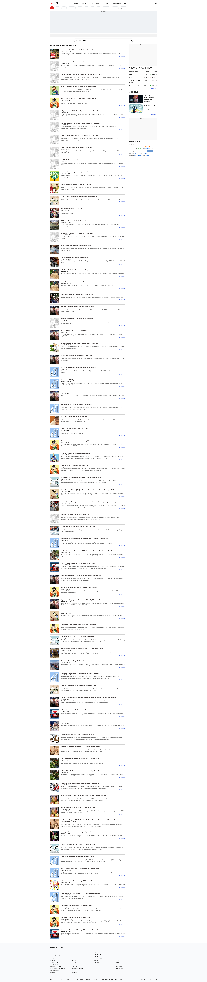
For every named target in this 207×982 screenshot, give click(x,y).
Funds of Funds (75, 962)
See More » (153, 114)
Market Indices (119, 962)
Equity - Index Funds (98, 953)
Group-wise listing (53, 958)
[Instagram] (150, 979)
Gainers (86, 8)
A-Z (50, 953)
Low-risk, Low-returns (76, 958)
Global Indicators (119, 958)
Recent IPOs (52, 962)
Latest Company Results (55, 970)
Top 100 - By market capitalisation (57, 968)
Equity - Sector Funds (98, 954)
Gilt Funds (74, 960)
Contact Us (96, 979)
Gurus (125, 3)
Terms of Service (79, 979)
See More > (153, 88)
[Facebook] (148, 979)
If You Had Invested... (120, 957)
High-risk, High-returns (76, 955)
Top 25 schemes (75, 953)
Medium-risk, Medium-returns (78, 957)
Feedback (88, 979)
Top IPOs (54, 960)
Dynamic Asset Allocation (77, 968)
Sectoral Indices (119, 964)
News (97, 3)
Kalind (131, 74)
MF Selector (74, 972)
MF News (96, 960)
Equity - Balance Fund (98, 956)
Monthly (62, 955)
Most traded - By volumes (55, 966)
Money (106, 3)
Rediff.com (108, 979)
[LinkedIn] (156, 979)
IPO (99, 35)
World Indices (119, 966)
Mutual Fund (92, 35)
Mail (92, 3)
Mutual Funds (71, 8)
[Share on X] (145, 979)
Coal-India (132, 77)
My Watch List (119, 955)
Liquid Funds (74, 966)
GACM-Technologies (134, 80)
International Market (72, 35)
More (135, 3)
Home (76, 3)
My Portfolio (115, 8)
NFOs (73, 970)
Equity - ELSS (96, 951)
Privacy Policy (69, 979)
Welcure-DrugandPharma (136, 86)
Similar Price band (54, 964)
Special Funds (75, 964)
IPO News (58, 962)
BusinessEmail (117, 3)
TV (130, 3)
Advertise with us (119, 968)
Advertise (61, 979)
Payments (83, 3)
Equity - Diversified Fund (99, 958)
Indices (57, 8)
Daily (55, 955)
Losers (92, 8)
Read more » (122, 56)
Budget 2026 (96, 962)
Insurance (79, 8)
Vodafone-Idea (133, 83)
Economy (84, 35)
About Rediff (52, 979)
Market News (54, 35)
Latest (62, 35)
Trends (98, 8)
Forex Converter (119, 960)
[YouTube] (153, 979)
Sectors (64, 8)
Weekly (58, 955)
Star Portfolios (106, 8)
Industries (105, 35)
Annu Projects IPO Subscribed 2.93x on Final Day (150, 107)
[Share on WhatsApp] (142, 979)
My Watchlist (124, 8)
